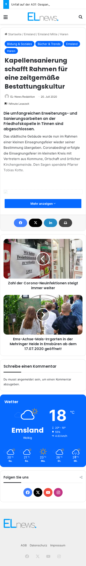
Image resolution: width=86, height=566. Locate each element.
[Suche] (80, 18)
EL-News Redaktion (22, 96)
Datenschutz (38, 545)
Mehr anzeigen (42, 203)
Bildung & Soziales (19, 44)
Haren (64, 34)
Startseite (14, 34)
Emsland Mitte (48, 34)
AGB (24, 545)
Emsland (30, 34)
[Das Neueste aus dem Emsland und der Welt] (42, 16)
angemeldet (25, 379)
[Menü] (5, 18)
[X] (35, 223)
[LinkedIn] (50, 223)
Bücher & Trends (49, 44)
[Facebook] (20, 223)
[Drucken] (65, 223)
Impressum (57, 545)
